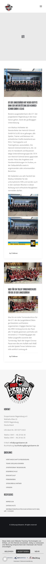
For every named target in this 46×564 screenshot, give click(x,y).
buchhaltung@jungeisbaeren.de (27, 445)
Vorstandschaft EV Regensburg (17, 459)
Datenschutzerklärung (26, 561)
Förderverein (11, 479)
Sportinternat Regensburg (16, 467)
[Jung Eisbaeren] (8, 6)
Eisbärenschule (11, 471)
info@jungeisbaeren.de (18, 443)
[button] (41, 6)
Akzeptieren (23, 551)
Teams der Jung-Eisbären (15, 463)
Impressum (10, 502)
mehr (37, 551)
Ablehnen (8, 551)
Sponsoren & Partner (13, 483)
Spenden (9, 487)
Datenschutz (11, 506)
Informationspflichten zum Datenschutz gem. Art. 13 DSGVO (22, 510)
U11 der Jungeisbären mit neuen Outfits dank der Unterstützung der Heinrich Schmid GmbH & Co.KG (22, 105)
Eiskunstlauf (11, 475)
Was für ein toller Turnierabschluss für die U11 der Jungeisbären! (22, 291)
